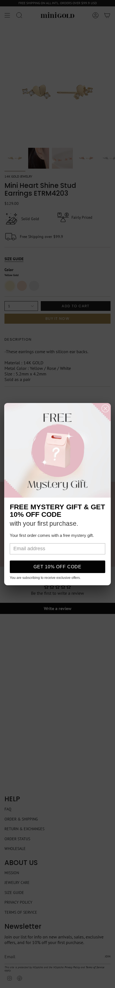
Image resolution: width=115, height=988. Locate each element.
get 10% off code (57, 566)
